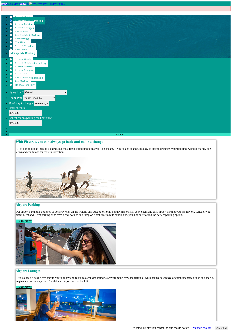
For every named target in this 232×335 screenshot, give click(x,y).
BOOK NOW (24, 221)
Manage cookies (202, 327)
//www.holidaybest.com (15, 3)
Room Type (16, 97)
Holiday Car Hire (25, 84)
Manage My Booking (22, 53)
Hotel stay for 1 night (21, 103)
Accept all (221, 328)
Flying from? (16, 92)
